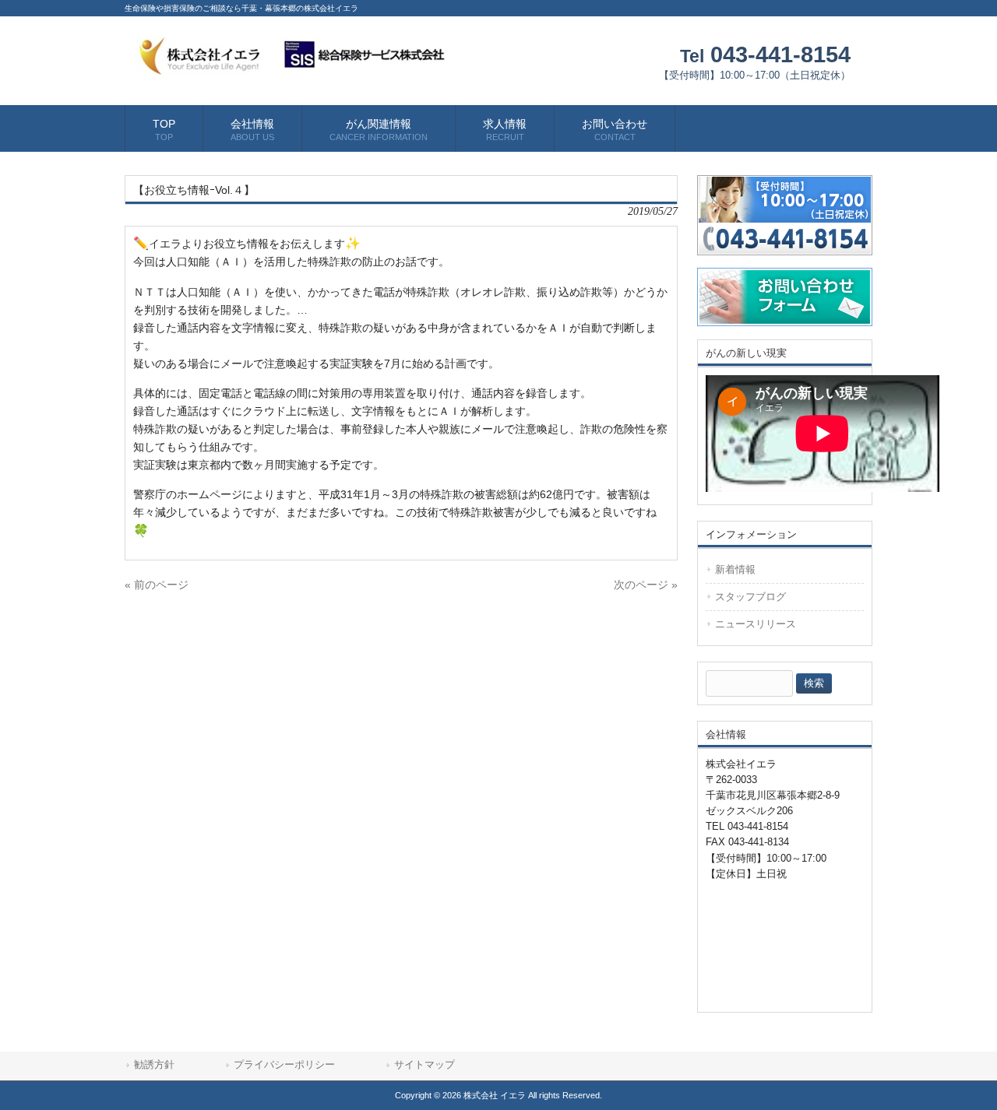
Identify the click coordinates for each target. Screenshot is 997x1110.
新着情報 (735, 569)
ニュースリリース (755, 624)
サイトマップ (424, 1064)
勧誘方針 (154, 1064)
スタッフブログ (750, 596)
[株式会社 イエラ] (292, 70)
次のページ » (646, 584)
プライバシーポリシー (284, 1064)
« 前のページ (156, 584)
